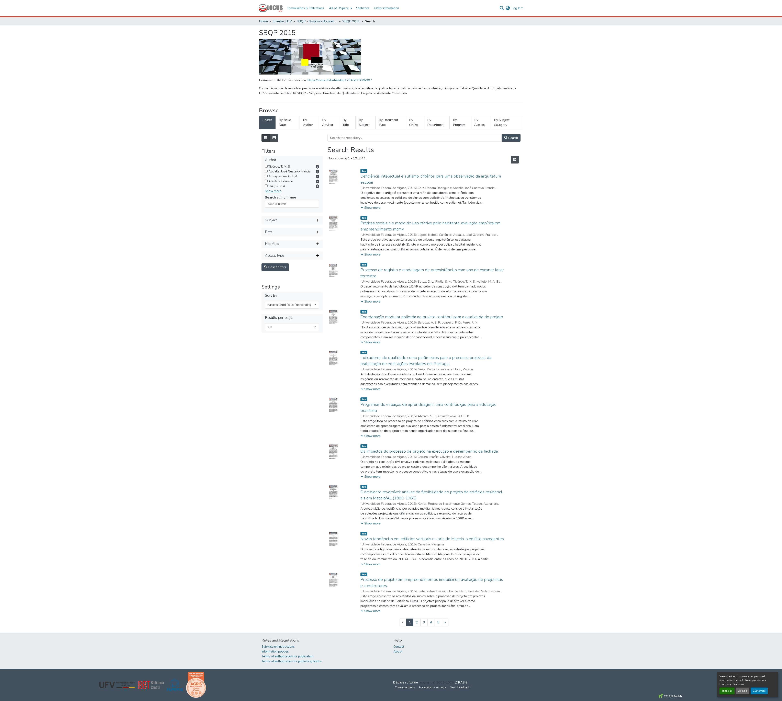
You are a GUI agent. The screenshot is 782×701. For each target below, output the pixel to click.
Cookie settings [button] (405, 687)
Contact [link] (398, 646)
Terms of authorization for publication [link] (287, 656)
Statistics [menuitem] (362, 8)
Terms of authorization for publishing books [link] (291, 661)
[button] (271, 8)
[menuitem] (340, 8)
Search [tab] (267, 120)
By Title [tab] (346, 122)
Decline (742, 691)
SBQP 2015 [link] (351, 21)
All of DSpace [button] (339, 8)
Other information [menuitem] (386, 8)
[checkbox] (266, 166)
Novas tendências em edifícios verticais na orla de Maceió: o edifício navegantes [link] (432, 539)
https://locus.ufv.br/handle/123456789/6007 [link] (340, 80)
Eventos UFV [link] (282, 21)
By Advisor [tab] (327, 122)
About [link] (397, 651)
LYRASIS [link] (461, 682)
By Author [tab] (308, 122)
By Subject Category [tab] (502, 122)
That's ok (727, 691)
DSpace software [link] (405, 682)
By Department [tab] (436, 122)
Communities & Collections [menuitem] (305, 8)
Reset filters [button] (276, 267)
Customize (759, 691)
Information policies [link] (275, 651)
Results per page (278, 318)
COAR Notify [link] (673, 696)
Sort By (271, 295)
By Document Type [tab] (388, 122)
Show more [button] (273, 191)
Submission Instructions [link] (278, 646)
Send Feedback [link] (460, 687)
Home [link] (263, 21)
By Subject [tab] (364, 122)
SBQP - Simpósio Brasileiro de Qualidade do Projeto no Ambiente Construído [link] (317, 21)
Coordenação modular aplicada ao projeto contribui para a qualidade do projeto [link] (431, 317)
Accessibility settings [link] (432, 687)
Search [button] (512, 138)
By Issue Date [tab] (285, 122)
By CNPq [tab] (413, 122)
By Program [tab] (459, 122)
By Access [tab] (479, 122)
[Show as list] (265, 138)
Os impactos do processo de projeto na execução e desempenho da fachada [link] (429, 451)
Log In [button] (516, 8)
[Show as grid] (274, 138)
